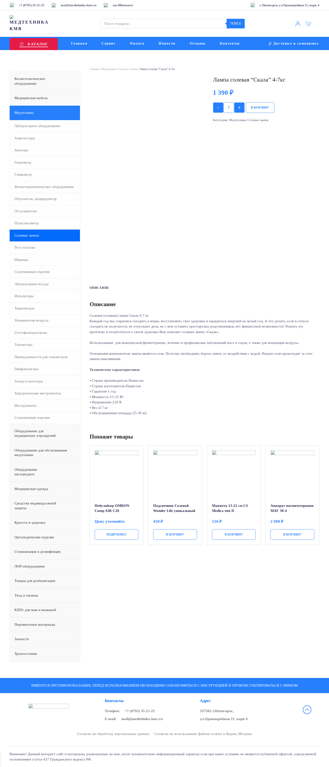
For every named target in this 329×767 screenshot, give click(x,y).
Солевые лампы (128, 69)
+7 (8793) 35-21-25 (140, 711)
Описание (99, 288)
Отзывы (198, 43)
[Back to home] (30, 23)
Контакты (230, 43)
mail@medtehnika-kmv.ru (142, 719)
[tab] (97, 288)
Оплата (137, 43)
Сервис (108, 43)
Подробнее (116, 534)
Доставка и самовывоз (295, 43)
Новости (167, 43)
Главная (79, 43)
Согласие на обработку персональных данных (113, 734)
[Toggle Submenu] (71, 81)
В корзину (260, 107)
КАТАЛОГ (38, 44)
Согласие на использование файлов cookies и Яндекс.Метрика (203, 734)
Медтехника (108, 69)
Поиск (235, 23)
